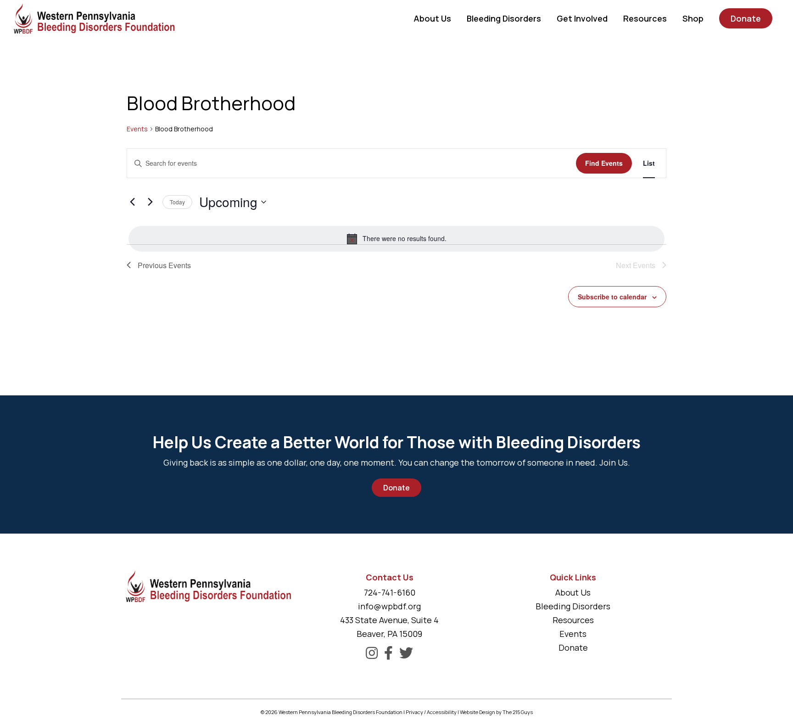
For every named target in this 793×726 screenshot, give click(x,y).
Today (177, 202)
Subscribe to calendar (612, 296)
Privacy (414, 712)
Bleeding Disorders (573, 606)
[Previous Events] (132, 202)
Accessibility (442, 712)
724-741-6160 (389, 592)
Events (137, 128)
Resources (573, 619)
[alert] (396, 239)
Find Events (604, 163)
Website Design (477, 712)
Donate (396, 488)
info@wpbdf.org (389, 606)
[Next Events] (150, 202)
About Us (573, 592)
